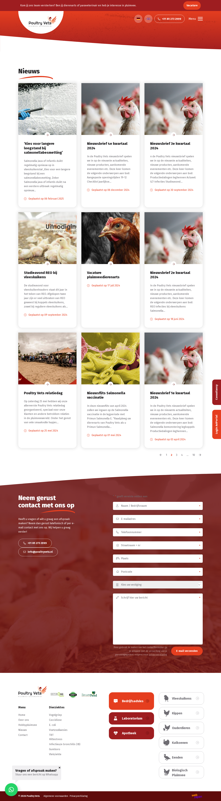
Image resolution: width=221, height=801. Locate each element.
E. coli (52, 724)
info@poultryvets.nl (40, 551)
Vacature (192, 5)
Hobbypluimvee (27, 724)
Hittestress (55, 739)
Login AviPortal (216, 424)
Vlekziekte (55, 754)
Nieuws (22, 730)
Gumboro (54, 749)
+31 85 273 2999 (37, 543)
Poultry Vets (33, 796)
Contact (23, 735)
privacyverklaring (158, 654)
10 (193, 454)
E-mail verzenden (187, 650)
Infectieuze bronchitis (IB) (64, 744)
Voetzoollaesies (58, 730)
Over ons (23, 719)
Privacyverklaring (79, 796)
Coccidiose (55, 719)
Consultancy (216, 392)
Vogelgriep (55, 714)
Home (21, 714)
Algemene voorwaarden (56, 796)
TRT (51, 735)
